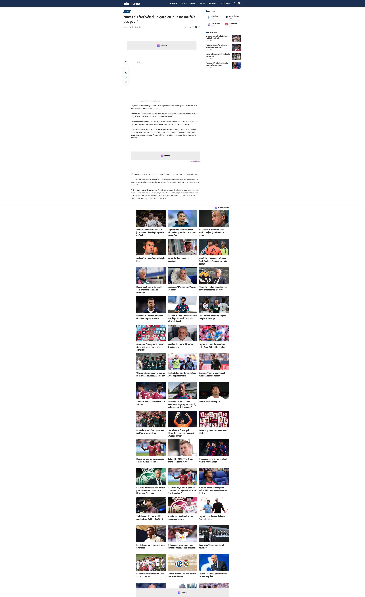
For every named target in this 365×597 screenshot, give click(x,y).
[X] (224, 3)
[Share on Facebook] (193, 27)
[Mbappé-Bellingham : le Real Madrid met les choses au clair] (236, 56)
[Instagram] (229, 3)
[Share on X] (196, 27)
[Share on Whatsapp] (126, 77)
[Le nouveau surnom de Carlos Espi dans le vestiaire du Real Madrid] (236, 38)
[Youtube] (232, 24)
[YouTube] (226, 3)
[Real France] (136, 3)
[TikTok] (231, 3)
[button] (219, 3)
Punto (125, 27)
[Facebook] (222, 3)
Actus (127, 11)
